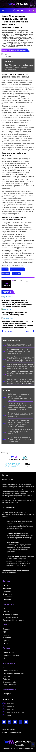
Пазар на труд (8, 652)
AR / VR (5, 643)
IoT (4, 667)
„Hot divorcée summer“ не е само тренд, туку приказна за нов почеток (20, 432)
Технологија (9, 663)
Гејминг (6, 640)
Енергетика (7, 594)
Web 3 (6, 625)
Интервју (6, 694)
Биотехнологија (9, 682)
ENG (31, 6)
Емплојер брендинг (11, 655)
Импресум (10, 703)
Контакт (9, 715)
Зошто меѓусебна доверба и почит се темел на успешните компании (20, 345)
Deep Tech (7, 676)
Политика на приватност (15, 712)
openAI (4, 269)
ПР (4, 609)
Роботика (6, 679)
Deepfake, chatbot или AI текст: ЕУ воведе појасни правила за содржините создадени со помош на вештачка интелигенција (17, 324)
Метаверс (7, 638)
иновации (5, 273)
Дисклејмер (11, 709)
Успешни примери (10, 614)
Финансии (7, 588)
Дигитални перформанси (13, 620)
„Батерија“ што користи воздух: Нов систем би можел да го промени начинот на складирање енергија (20, 359)
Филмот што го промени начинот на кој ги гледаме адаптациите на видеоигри (20, 415)
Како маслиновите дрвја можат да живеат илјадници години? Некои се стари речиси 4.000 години (20, 366)
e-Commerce (7, 597)
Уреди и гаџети (9, 685)
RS (34, 6)
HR (4, 658)
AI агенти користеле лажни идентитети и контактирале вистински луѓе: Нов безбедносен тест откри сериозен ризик (17, 303)
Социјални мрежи (10, 617)
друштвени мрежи (17, 269)
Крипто (6, 635)
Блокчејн (6, 629)
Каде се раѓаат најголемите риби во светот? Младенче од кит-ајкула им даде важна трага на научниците (20, 381)
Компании (7, 591)
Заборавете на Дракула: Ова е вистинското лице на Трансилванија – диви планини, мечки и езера (19, 397)
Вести (5, 585)
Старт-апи (7, 600)
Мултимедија (9, 689)
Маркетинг (8, 604)
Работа (6, 648)
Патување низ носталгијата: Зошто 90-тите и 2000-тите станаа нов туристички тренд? (20, 351)
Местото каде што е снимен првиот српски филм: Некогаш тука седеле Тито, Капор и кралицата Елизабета (19, 423)
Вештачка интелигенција (13, 673)
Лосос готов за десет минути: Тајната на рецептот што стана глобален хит (19, 439)
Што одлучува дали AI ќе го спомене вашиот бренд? (14, 314)
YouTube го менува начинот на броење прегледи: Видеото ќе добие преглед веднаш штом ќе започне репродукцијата (20, 406)
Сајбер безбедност (10, 670)
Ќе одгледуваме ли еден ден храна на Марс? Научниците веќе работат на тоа (20, 374)
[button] (3, 10)
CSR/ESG (6, 611)
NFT (4, 632)
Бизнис (6, 581)
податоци (16, 273)
